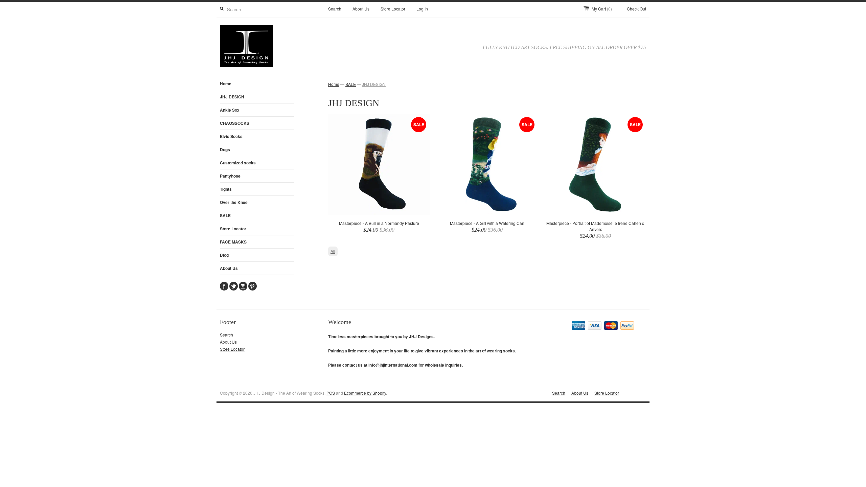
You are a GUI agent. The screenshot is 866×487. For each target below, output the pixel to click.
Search (334, 8)
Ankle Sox (230, 110)
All (333, 251)
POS (330, 393)
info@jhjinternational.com (392, 365)
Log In (422, 8)
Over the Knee (234, 202)
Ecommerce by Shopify (365, 393)
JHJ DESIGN (232, 97)
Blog (224, 255)
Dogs (225, 149)
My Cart (602, 8)
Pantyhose (230, 176)
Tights (226, 189)
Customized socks (238, 163)
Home (225, 83)
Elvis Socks (231, 136)
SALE (225, 215)
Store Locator (393, 8)
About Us (360, 8)
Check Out (636, 8)
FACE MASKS (233, 242)
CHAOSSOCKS (234, 123)
